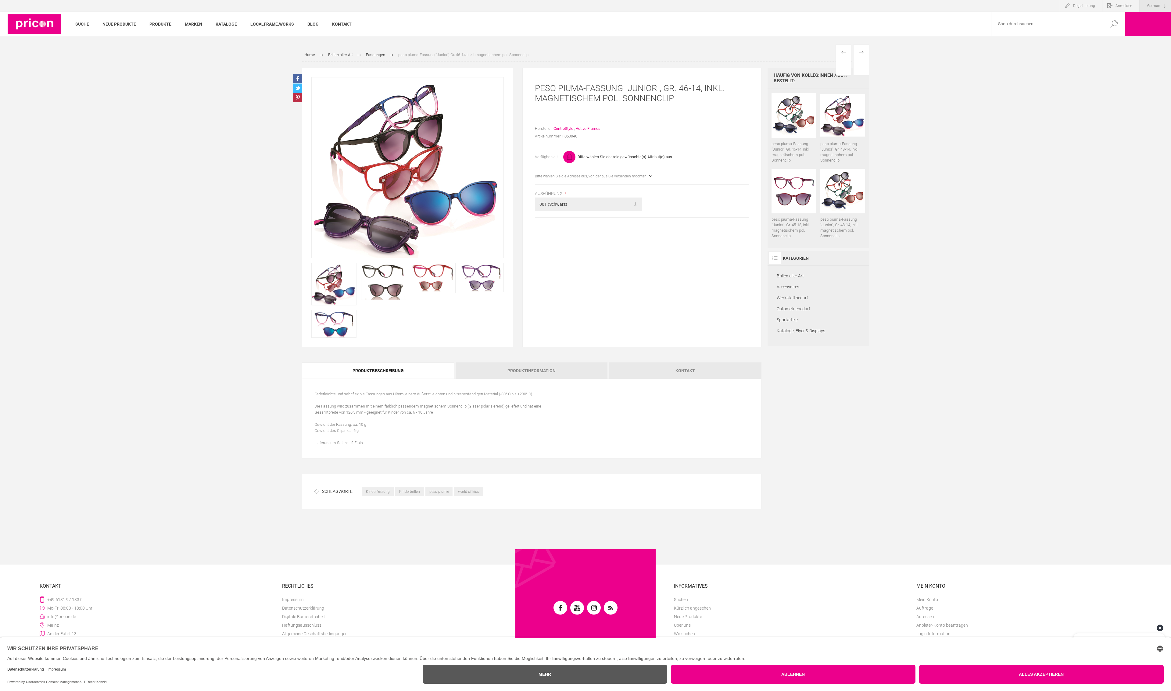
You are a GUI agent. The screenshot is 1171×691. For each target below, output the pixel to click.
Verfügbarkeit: (547, 157)
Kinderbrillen (409, 492)
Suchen (681, 599)
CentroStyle (563, 128)
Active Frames (588, 128)
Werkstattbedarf (792, 297)
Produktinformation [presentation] (531, 370)
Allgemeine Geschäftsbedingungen (315, 633)
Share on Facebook (297, 78)
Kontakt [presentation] (685, 370)
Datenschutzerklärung (303, 608)
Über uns (682, 625)
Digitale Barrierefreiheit (303, 616)
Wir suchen (684, 633)
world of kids (468, 492)
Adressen (925, 616)
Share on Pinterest (297, 97)
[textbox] (1046, 24)
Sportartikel (788, 319)
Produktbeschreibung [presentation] (378, 370)
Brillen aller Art (790, 275)
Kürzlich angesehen (692, 608)
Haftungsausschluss (301, 625)
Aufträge (924, 608)
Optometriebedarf (793, 308)
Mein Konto (927, 599)
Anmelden (1123, 6)
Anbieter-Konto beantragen (942, 625)
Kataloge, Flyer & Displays (801, 330)
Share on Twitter (297, 88)
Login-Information (933, 633)
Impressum (292, 599)
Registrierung (1084, 6)
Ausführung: (549, 193)
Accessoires (788, 286)
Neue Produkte (688, 616)
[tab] (378, 370)
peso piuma (439, 492)
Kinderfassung (378, 492)
